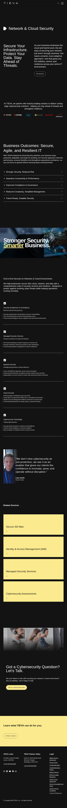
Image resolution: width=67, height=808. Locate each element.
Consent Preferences (56, 793)
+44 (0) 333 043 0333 (9, 764)
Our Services (40, 73)
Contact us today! (10, 736)
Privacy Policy (54, 762)
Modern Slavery (54, 772)
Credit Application (55, 765)
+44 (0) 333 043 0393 (30, 766)
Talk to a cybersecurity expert (16, 687)
